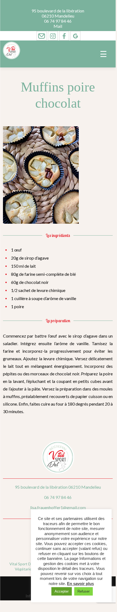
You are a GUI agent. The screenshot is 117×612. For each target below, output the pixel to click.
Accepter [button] (62, 591)
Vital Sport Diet (22, 564)
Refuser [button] (83, 591)
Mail (58, 26)
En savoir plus (80, 583)
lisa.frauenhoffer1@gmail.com (58, 507)
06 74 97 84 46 (58, 20)
